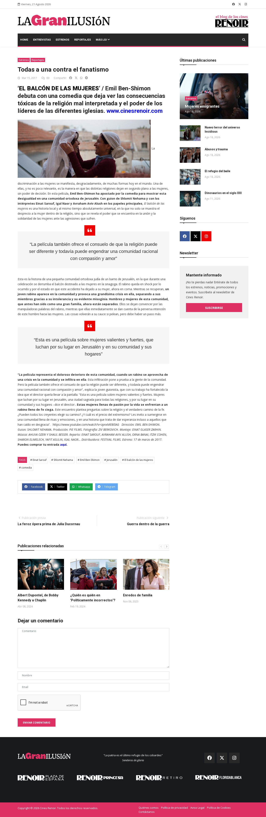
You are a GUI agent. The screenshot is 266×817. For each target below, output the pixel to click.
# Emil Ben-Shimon (89, 460)
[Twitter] (196, 237)
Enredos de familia (137, 595)
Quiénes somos (149, 808)
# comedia (25, 467)
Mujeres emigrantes (202, 106)
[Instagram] (206, 237)
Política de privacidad (174, 808)
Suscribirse (214, 308)
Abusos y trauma (216, 149)
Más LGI (101, 39)
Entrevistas (42, 39)
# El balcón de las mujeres (137, 460)
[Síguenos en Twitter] (239, 4)
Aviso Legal (197, 808)
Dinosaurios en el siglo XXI (223, 193)
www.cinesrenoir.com (135, 110)
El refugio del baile (217, 171)
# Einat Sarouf (38, 460)
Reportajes (82, 39)
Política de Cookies (219, 808)
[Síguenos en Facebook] (233, 4)
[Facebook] (185, 237)
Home (24, 39)
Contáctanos (147, 812)
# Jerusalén (110, 460)
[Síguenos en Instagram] (246, 4)
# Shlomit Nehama (62, 460)
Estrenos (62, 39)
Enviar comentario (36, 722)
